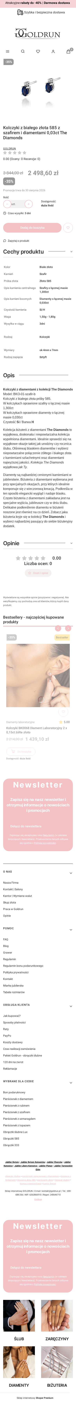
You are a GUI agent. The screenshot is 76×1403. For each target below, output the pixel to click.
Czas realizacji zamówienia (19, 1048)
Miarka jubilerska (13, 985)
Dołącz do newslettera (26, 826)
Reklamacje (10, 1068)
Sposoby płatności (14, 1022)
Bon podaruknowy (14, 1092)
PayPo (7, 1035)
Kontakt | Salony (13, 889)
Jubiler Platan (45, 1166)
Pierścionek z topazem (16, 1125)
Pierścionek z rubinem (16, 1105)
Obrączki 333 (11, 1145)
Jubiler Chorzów (54, 1162)
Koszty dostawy (13, 1042)
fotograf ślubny (62, 1180)
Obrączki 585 (11, 1138)
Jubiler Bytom (12, 1162)
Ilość (6, 197)
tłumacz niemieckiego (30, 1183)
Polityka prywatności (15, 972)
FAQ (5, 939)
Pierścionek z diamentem (18, 1098)
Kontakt (8, 979)
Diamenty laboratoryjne (20, 722)
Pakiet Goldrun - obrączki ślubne (22, 1055)
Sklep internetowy (35, 1398)
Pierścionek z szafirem (16, 1112)
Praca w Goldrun (13, 909)
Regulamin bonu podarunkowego (23, 965)
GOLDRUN (9, 148)
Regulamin (9, 959)
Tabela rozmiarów (14, 992)
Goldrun (38, 1199)
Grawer (7, 952)
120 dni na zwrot (13, 1062)
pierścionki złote (45, 1180)
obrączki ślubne (12, 1176)
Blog (6, 946)
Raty (6, 1029)
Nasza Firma (11, 882)
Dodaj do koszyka (32, 227)
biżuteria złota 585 (26, 1180)
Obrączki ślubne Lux (15, 1132)
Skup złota (9, 902)
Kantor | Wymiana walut (17, 895)
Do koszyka (24, 751)
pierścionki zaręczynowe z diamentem (40, 1176)
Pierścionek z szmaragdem (19, 1118)
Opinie (7, 915)
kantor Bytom (49, 1183)
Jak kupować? (12, 1015)
